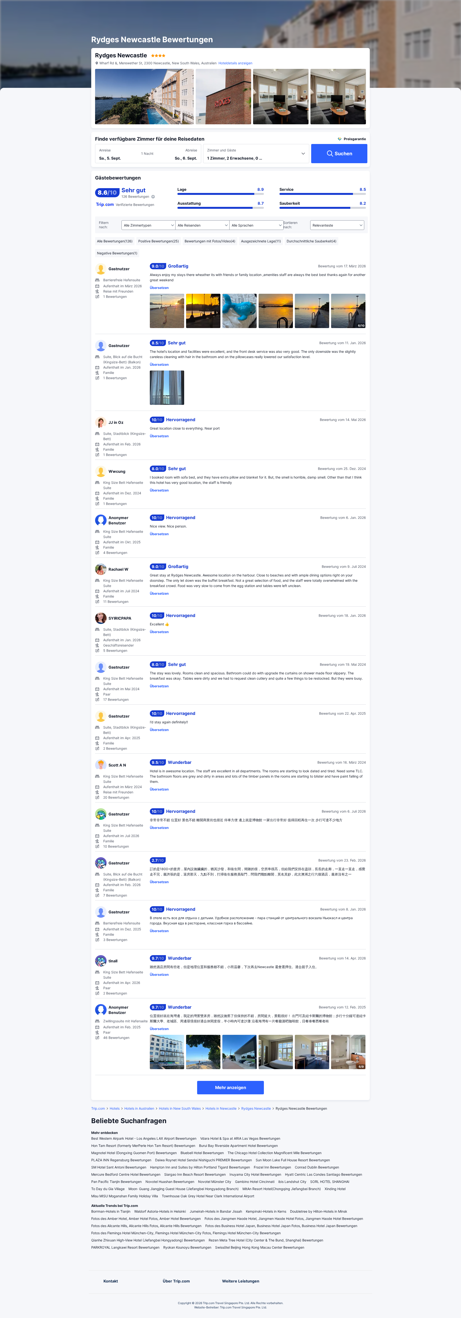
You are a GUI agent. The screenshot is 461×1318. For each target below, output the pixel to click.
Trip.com (98, 1108)
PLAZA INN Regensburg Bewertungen (121, 1160)
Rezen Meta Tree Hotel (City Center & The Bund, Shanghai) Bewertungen (266, 1240)
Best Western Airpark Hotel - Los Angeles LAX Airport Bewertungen (143, 1138)
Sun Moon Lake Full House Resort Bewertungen (293, 1160)
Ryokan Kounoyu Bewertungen (187, 1247)
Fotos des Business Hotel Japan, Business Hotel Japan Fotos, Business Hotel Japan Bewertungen (281, 1226)
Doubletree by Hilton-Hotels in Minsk (318, 1211)
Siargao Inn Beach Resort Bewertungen (195, 1174)
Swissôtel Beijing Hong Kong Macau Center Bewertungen (259, 1247)
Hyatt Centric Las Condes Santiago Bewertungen (323, 1174)
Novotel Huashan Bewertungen (170, 1182)
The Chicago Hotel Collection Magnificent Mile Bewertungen (274, 1153)
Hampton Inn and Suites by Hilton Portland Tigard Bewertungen (200, 1167)
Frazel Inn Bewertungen (272, 1167)
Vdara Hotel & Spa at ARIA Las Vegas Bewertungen (240, 1138)
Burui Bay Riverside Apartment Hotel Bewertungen (238, 1146)
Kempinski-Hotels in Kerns (266, 1211)
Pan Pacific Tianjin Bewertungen (116, 1182)
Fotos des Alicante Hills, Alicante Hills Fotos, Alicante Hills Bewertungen (146, 1226)
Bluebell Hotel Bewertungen (202, 1153)
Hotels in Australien (139, 1108)
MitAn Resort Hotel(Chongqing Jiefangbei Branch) (282, 1189)
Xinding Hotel (335, 1189)
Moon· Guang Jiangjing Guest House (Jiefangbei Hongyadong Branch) (183, 1189)
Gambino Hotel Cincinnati (254, 1182)
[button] (412, 8)
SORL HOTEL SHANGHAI (329, 1182)
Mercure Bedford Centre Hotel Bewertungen (125, 1174)
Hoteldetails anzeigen (235, 63)
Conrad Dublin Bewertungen (317, 1167)
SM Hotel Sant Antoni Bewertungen (118, 1167)
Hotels (115, 1108)
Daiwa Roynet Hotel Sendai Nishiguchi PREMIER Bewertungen (203, 1160)
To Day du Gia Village (108, 1189)
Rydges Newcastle (256, 1108)
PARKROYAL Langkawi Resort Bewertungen (125, 1247)
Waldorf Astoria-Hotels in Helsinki (160, 1211)
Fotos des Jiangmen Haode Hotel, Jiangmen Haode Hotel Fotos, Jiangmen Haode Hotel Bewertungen (284, 1218)
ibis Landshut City (292, 1182)
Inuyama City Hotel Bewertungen (255, 1174)
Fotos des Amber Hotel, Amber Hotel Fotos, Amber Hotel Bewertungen (146, 1218)
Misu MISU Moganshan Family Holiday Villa (124, 1196)
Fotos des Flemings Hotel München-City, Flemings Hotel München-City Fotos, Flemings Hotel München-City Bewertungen (186, 1233)
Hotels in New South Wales (180, 1108)
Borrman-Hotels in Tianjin (110, 1211)
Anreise (105, 150)
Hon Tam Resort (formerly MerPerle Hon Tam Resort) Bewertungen (143, 1146)
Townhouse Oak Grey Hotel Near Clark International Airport (208, 1196)
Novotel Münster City (214, 1182)
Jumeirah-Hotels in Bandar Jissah (216, 1211)
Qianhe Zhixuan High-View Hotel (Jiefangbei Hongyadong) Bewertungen (148, 1240)
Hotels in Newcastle (221, 1108)
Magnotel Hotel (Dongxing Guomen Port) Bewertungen (134, 1153)
